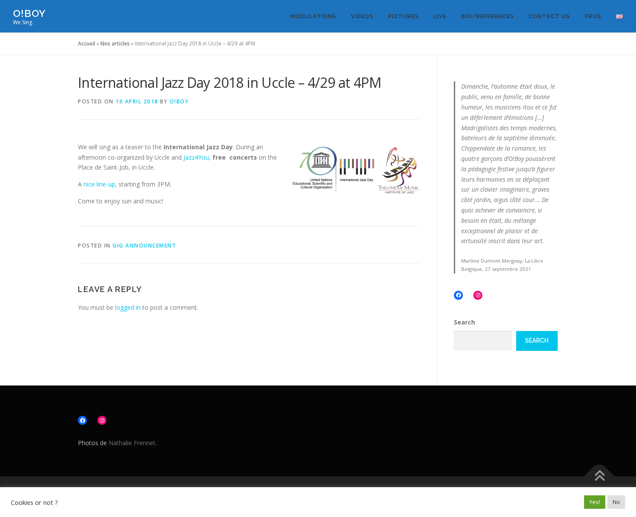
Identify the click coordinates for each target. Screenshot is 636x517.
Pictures (403, 16)
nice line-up (99, 184)
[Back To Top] (599, 476)
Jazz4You (196, 157)
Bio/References (487, 16)
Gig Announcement (144, 245)
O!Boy (29, 13)
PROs (593, 16)
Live (440, 16)
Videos (362, 16)
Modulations (313, 16)
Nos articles (115, 43)
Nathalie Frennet (132, 443)
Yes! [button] (594, 502)
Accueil (86, 43)
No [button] (616, 502)
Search (464, 322)
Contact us (549, 16)
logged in (128, 307)
